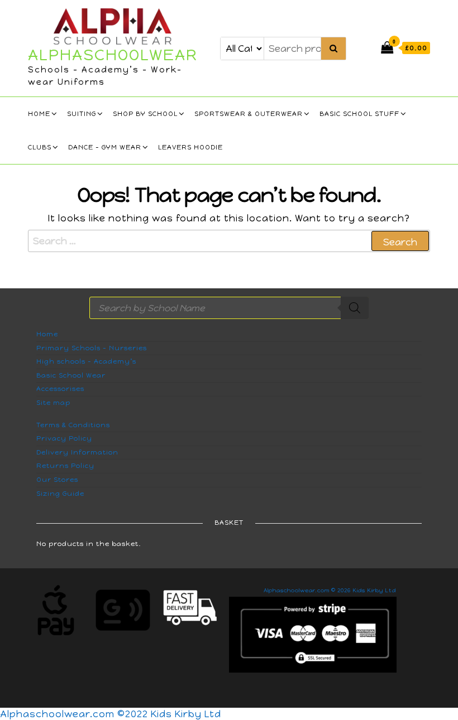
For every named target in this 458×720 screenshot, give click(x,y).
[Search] (355, 308)
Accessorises (60, 389)
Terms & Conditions (73, 425)
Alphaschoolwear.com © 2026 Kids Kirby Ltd (330, 590)
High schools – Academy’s (86, 361)
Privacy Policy (64, 438)
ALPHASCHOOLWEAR (113, 54)
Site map (53, 403)
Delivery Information (77, 452)
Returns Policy (65, 466)
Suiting (81, 114)
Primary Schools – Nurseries (91, 348)
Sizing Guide (60, 493)
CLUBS (39, 147)
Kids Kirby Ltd (186, 713)
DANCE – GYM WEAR (104, 147)
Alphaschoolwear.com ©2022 (75, 713)
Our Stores (57, 480)
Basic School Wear (71, 375)
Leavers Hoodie (190, 147)
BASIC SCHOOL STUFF (359, 114)
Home (39, 114)
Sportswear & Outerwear (248, 114)
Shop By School (145, 114)
